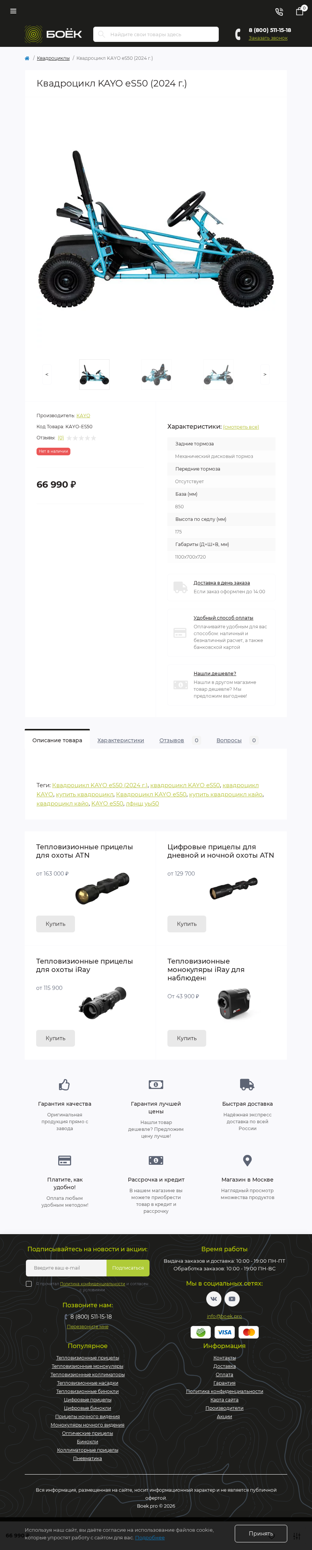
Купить (55, 924)
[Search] (101, 34)
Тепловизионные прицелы (87, 1358)
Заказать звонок (268, 38)
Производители (224, 1408)
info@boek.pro (224, 1316)
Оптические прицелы (87, 1433)
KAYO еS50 (107, 803)
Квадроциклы (53, 58)
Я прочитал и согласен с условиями (92, 1286)
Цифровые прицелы (87, 1400)
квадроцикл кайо (63, 803)
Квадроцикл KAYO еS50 (151, 794)
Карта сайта (224, 1400)
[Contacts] (279, 11)
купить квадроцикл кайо (226, 794)
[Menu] (13, 11)
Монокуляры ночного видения (87, 1425)
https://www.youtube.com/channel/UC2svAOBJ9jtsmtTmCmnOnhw (232, 1299)
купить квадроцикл (84, 794)
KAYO (83, 415)
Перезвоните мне (87, 1326)
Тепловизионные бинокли (87, 1391)
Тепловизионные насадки (87, 1383)
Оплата (224, 1374)
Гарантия (224, 1383)
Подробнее (150, 1537)
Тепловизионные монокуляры (87, 1366)
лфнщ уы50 (142, 803)
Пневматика (87, 1458)
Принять (261, 1533)
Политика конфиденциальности (92, 1283)
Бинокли (87, 1441)
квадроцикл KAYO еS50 (185, 785)
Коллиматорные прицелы (87, 1450)
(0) (61, 437)
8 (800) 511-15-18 (270, 30)
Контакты (224, 1358)
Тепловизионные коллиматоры (88, 1374)
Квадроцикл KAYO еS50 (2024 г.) (100, 785)
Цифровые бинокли (87, 1408)
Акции (224, 1416)
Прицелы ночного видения (87, 1416)
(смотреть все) (241, 427)
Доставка (224, 1366)
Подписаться (128, 1268)
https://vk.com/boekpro (213, 1299)
